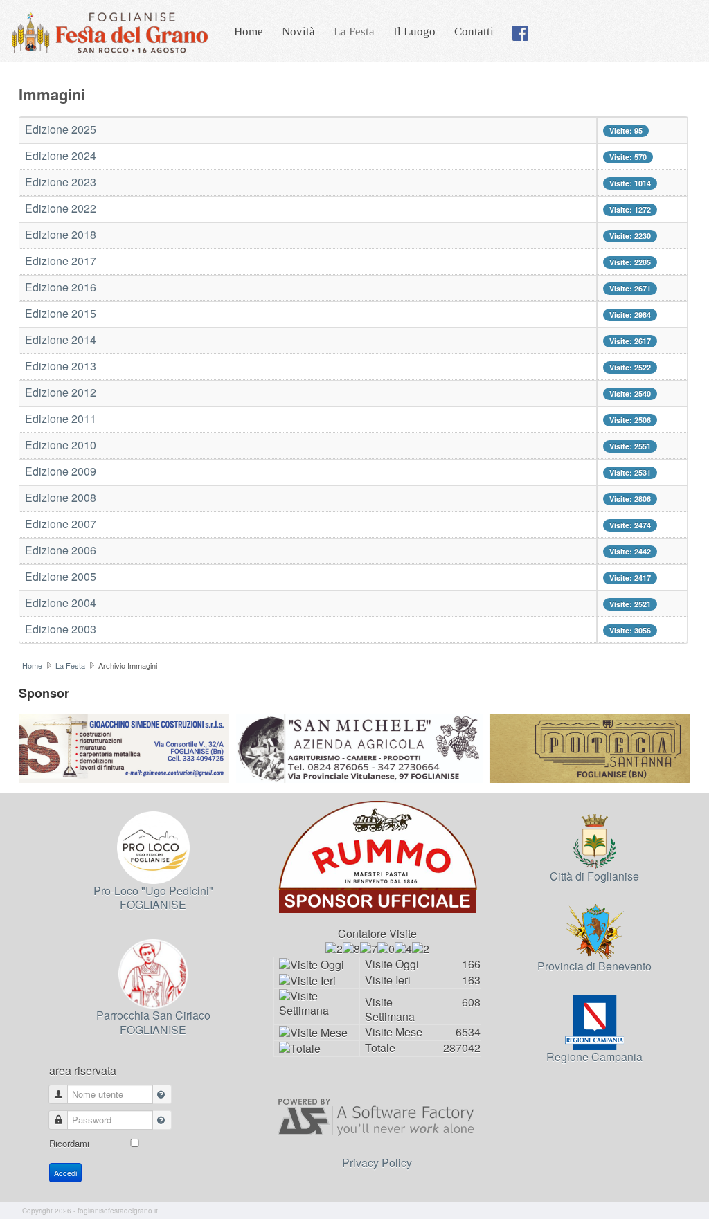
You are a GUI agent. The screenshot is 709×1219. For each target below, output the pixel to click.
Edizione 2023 (60, 182)
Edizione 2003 (60, 629)
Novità (298, 31)
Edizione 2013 (60, 366)
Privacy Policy (377, 1163)
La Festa (354, 31)
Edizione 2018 (60, 234)
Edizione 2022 (60, 208)
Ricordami (69, 1143)
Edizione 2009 (60, 471)
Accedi (65, 1172)
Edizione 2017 (60, 261)
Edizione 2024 (60, 155)
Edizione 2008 (60, 497)
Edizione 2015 (60, 313)
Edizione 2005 (60, 576)
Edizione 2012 (60, 392)
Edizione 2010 (60, 445)
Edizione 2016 (60, 287)
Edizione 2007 (60, 524)
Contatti (474, 31)
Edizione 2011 (60, 418)
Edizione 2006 (60, 550)
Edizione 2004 (60, 603)
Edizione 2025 (60, 129)
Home (248, 31)
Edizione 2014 (60, 339)
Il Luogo (414, 31)
